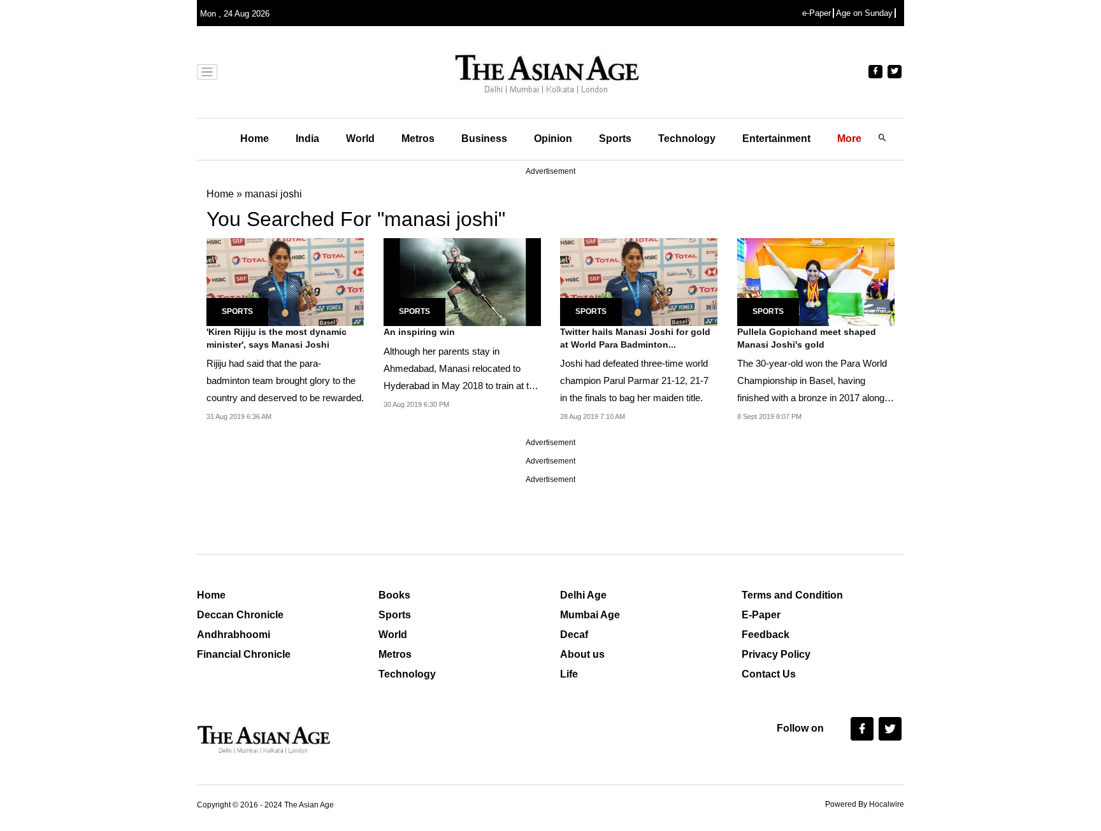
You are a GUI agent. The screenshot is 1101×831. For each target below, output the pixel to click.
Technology (687, 138)
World (360, 138)
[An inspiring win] (462, 281)
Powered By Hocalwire (864, 804)
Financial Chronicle (244, 654)
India (307, 138)
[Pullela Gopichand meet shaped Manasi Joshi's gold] (816, 281)
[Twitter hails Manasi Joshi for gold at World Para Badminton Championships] (638, 281)
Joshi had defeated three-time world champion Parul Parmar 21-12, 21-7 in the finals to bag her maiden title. (634, 380)
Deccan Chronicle (240, 614)
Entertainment (776, 138)
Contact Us (769, 674)
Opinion (553, 138)
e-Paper (816, 13)
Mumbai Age (590, 614)
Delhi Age (583, 595)
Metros (418, 138)
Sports (615, 138)
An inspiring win (419, 332)
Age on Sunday (864, 13)
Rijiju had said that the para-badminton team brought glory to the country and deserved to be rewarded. (285, 380)
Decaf (574, 634)
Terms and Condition (792, 595)
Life (569, 674)
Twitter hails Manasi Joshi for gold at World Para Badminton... (635, 338)
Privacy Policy (776, 654)
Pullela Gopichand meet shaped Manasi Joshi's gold (806, 338)
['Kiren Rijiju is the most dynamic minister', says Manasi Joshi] (285, 281)
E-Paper (761, 614)
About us (582, 654)
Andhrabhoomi (233, 634)
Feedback (765, 634)
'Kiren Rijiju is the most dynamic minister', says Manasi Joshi (276, 338)
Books (394, 595)
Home (254, 138)
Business (484, 138)
